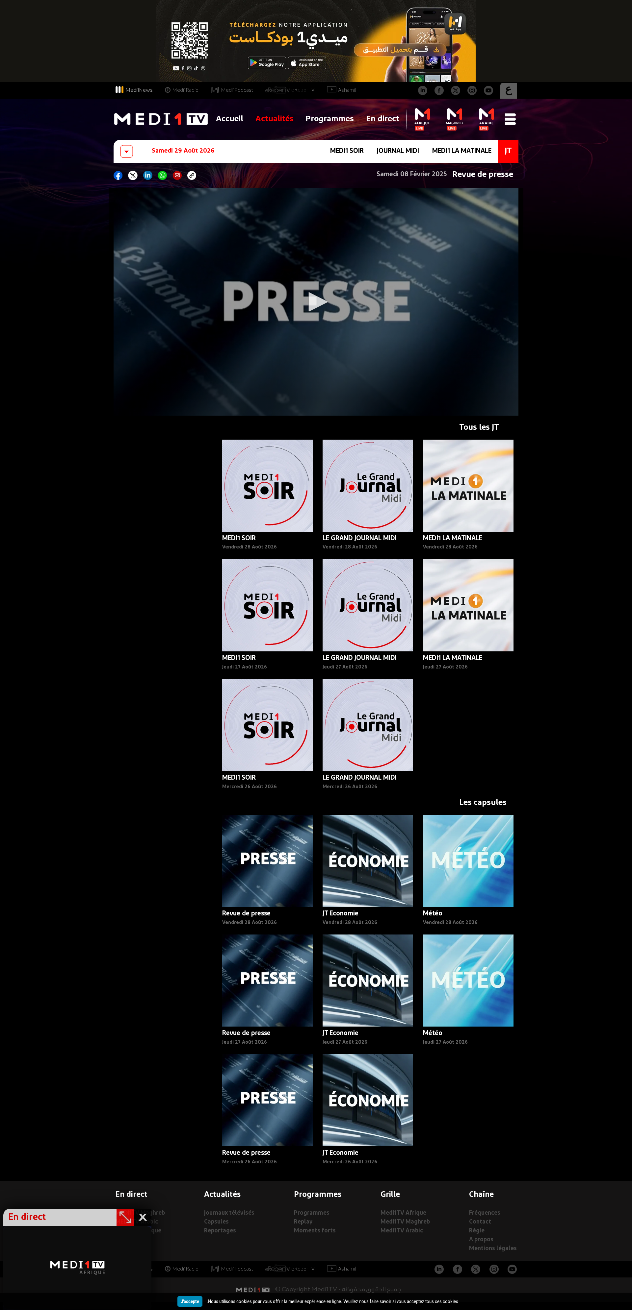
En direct (382, 119)
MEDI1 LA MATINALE (461, 151)
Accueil (229, 119)
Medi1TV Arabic (402, 1231)
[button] (316, 301)
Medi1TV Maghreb (405, 1222)
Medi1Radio (185, 90)
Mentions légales (493, 1249)
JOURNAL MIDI (398, 151)
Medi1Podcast (237, 90)
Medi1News (139, 90)
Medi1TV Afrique (403, 1213)
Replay (303, 1222)
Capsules (216, 1222)
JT (508, 151)
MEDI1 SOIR (347, 151)
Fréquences (484, 1213)
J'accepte (190, 1301)
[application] (316, 302)
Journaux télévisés (229, 1213)
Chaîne (481, 1195)
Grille (390, 1195)
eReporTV (303, 90)
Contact (480, 1222)
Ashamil (347, 90)
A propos (481, 1240)
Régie (477, 1231)
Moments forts (315, 1231)
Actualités (274, 119)
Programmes (329, 119)
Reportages (220, 1231)
